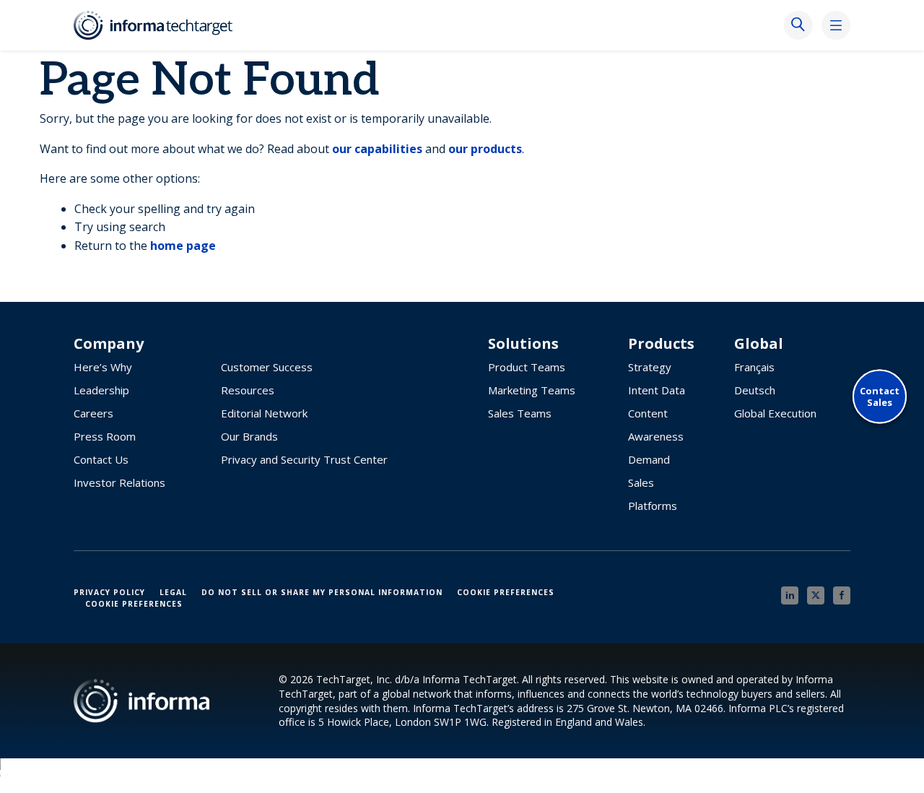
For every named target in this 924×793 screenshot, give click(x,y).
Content (648, 413)
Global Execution (775, 413)
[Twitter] (815, 595)
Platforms (652, 505)
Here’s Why (103, 367)
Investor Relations (119, 482)
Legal (173, 592)
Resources (247, 390)
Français (754, 367)
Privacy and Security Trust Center (304, 459)
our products (485, 149)
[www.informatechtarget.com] (160, 25)
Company (109, 344)
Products (661, 344)
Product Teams (526, 367)
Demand (649, 459)
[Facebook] (841, 595)
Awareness (656, 436)
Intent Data (656, 390)
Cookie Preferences (505, 592)
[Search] (798, 25)
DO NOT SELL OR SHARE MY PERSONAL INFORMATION (322, 592)
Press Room (105, 436)
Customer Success (267, 367)
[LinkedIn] (789, 595)
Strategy (649, 367)
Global (758, 344)
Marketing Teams (531, 390)
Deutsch (754, 390)
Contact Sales (879, 396)
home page (183, 246)
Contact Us (101, 459)
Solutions (523, 344)
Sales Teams (520, 413)
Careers (93, 413)
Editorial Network (264, 413)
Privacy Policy (109, 592)
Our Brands (249, 436)
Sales (641, 482)
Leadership (101, 390)
